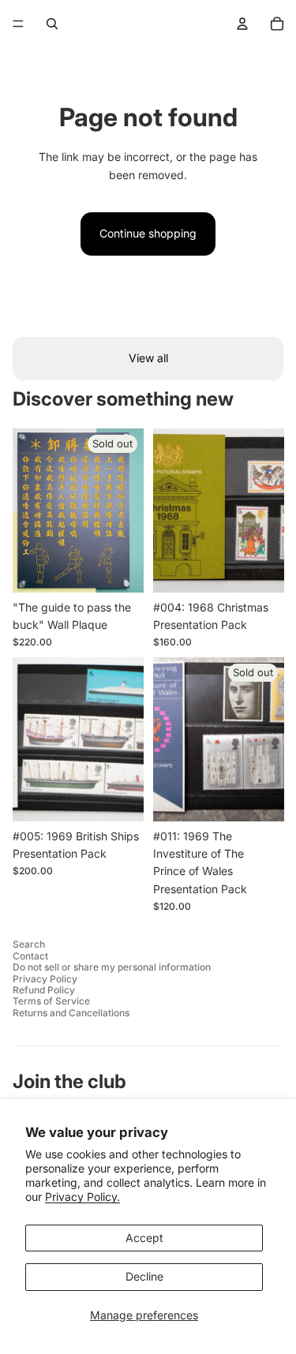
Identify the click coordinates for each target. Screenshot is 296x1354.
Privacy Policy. (82, 1196)
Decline (144, 1276)
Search (29, 944)
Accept (144, 1237)
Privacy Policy (45, 979)
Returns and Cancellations (71, 1013)
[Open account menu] (242, 23)
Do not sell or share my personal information (112, 967)
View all (148, 358)
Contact (30, 956)
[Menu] (18, 24)
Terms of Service (51, 1001)
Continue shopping (148, 233)
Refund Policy (44, 990)
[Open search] (52, 23)
